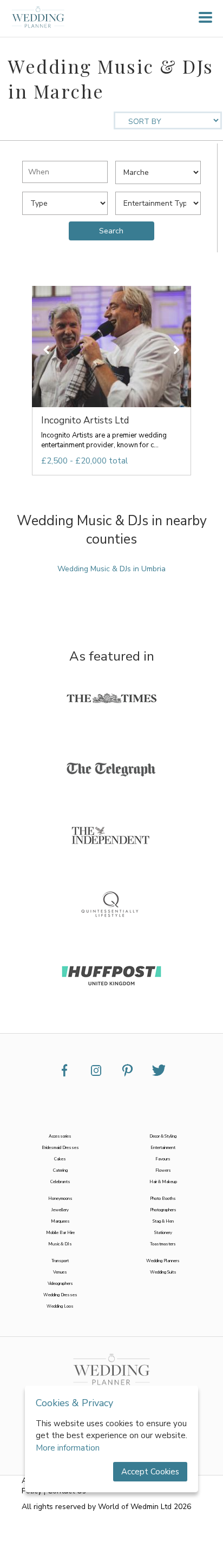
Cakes (60, 1159)
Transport (60, 1261)
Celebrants (60, 1182)
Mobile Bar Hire (60, 1233)
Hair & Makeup (163, 1182)
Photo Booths (163, 1199)
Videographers (60, 1284)
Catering (60, 1170)
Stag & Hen (163, 1221)
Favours (162, 1159)
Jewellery (60, 1210)
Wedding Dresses (60, 1295)
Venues (60, 1272)
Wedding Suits (163, 1272)
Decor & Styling (162, 1136)
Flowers (163, 1170)
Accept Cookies (150, 1471)
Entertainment (162, 1148)
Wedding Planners (163, 1261)
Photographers (163, 1210)
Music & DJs (60, 1244)
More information (68, 1447)
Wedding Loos (60, 1306)
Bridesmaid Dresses (60, 1148)
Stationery (163, 1233)
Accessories (60, 1136)
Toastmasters (163, 1244)
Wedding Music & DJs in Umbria (111, 569)
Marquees (60, 1221)
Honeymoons (60, 1199)
